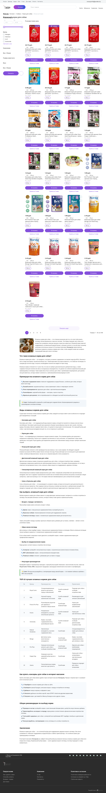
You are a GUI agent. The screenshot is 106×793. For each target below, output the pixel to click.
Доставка (6, 781)
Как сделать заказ (9, 774)
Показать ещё (64, 328)
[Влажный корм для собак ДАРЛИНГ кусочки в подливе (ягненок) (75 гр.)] (54, 33)
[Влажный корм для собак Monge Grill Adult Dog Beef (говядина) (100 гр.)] (54, 246)
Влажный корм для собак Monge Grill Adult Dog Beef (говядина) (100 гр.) (53, 263)
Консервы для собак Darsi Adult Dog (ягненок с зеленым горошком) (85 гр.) (74, 135)
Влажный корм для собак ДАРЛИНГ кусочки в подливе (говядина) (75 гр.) (93, 50)
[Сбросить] (21, 73)
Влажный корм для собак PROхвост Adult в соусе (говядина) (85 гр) (33, 92)
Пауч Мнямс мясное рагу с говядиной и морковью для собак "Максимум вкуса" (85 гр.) (93, 263)
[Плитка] (99, 21)
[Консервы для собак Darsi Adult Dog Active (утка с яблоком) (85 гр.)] (54, 161)
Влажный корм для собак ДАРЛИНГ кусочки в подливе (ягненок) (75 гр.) (53, 50)
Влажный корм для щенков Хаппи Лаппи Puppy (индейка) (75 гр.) (53, 135)
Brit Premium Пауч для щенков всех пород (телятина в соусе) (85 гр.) (92, 178)
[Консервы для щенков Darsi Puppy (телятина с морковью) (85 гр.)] (93, 118)
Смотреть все (7, 44)
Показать (11, 73)
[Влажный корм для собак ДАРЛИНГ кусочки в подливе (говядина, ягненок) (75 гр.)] (34, 33)
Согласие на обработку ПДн (80, 777)
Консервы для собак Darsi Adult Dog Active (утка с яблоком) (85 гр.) (53, 178)
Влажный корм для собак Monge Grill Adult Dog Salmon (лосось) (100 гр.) (74, 263)
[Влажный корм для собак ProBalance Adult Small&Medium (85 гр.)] (34, 118)
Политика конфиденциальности (81, 774)
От (5, 20)
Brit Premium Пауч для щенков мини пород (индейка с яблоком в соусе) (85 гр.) (34, 220)
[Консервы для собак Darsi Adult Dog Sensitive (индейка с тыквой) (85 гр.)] (34, 161)
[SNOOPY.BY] (7, 7)
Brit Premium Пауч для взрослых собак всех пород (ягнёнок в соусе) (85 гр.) (53, 220)
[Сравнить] (41, 30)
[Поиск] (29, 7)
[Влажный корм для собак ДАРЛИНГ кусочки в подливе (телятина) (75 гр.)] (74, 33)
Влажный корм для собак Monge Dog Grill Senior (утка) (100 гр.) (34, 263)
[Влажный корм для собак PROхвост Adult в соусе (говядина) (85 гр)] (34, 76)
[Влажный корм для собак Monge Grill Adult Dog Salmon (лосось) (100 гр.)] (74, 246)
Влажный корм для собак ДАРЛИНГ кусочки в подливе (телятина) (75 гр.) (73, 50)
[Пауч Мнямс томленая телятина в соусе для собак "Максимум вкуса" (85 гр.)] (34, 289)
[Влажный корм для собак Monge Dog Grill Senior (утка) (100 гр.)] (34, 246)
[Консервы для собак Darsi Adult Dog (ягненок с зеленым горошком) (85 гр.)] (74, 118)
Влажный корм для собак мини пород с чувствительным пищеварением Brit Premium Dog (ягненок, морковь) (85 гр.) (73, 220)
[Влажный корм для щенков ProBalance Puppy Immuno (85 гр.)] (74, 76)
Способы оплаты (8, 777)
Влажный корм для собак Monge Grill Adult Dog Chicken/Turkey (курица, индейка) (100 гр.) (92, 220)
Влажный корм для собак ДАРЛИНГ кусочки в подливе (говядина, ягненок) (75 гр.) (34, 50)
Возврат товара (8, 779)
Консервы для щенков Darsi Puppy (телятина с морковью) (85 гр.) (93, 135)
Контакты (40, 777)
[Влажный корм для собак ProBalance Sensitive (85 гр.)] (93, 76)
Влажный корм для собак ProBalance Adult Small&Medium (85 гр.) (33, 135)
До (14, 20)
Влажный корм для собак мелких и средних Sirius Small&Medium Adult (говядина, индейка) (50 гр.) (73, 178)
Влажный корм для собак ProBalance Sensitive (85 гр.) (93, 92)
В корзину (34, 60)
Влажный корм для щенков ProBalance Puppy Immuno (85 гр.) (73, 92)
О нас (39, 774)
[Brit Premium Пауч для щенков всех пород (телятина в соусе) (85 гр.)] (93, 161)
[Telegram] (4, 788)
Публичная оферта (76, 779)
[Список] (101, 21)
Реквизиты (40, 779)
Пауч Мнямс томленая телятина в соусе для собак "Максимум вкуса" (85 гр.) (33, 306)
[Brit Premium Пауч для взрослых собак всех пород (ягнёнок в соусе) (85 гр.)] (54, 204)
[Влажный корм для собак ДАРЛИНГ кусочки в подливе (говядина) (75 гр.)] (93, 33)
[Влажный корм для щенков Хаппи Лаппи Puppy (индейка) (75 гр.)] (54, 118)
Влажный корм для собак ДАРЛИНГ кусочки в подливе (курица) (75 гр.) (53, 92)
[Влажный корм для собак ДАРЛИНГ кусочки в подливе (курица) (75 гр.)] (54, 76)
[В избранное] (41, 26)
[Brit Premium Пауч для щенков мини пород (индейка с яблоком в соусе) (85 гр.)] (34, 204)
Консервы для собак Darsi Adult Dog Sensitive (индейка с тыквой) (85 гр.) (34, 178)
